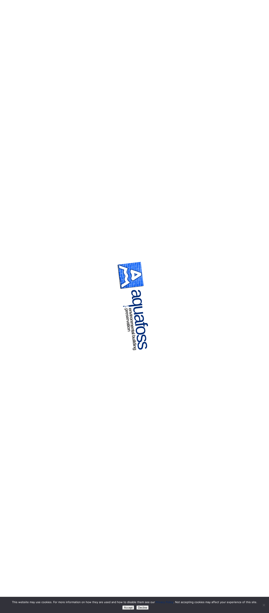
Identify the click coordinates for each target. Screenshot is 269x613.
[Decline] (264, 605)
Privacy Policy (164, 602)
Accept (128, 607)
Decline (142, 607)
